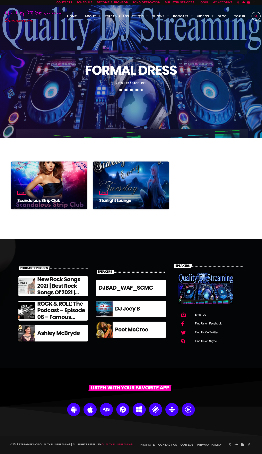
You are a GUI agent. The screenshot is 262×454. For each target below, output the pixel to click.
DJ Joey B (127, 309)
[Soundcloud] (243, 2)
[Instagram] (248, 2)
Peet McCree (131, 329)
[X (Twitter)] (238, 2)
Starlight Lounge (115, 200)
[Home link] (33, 16)
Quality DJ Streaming (117, 444)
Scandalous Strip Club (38, 200)
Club (22, 192)
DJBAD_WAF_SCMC (126, 288)
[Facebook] (254, 2)
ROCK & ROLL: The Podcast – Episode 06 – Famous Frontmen (61, 314)
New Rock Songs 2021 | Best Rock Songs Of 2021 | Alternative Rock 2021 (59, 293)
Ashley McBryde (58, 333)
